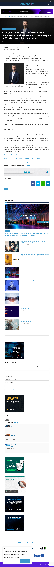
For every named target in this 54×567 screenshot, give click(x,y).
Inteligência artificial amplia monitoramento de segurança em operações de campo (34, 321)
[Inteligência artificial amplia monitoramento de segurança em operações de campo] (12, 324)
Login (50, 1)
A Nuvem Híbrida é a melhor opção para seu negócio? (17, 162)
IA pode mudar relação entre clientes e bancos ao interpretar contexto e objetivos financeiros (35, 268)
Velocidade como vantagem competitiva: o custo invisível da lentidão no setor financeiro (35, 242)
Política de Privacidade (9, 555)
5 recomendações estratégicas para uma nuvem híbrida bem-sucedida (21, 154)
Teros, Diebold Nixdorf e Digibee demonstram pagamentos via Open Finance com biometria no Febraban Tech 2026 (26, 234)
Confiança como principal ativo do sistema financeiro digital (35, 293)
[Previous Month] (15, 422)
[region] (17, 555)
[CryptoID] (27, 4)
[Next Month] (17, 422)
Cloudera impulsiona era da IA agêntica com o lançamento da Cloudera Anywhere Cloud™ (34, 307)
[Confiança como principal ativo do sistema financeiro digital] (12, 298)
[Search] (48, 4)
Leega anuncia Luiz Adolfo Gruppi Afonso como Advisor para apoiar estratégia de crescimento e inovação (35, 255)
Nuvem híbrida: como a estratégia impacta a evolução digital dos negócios (22, 158)
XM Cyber (7, 53)
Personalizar (9, 561)
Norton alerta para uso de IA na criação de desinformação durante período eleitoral (34, 281)
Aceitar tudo (25, 561)
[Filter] (8, 420)
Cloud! (28, 165)
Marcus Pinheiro (8, 85)
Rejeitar (17, 561)
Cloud (6, 188)
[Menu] (5, 4)
